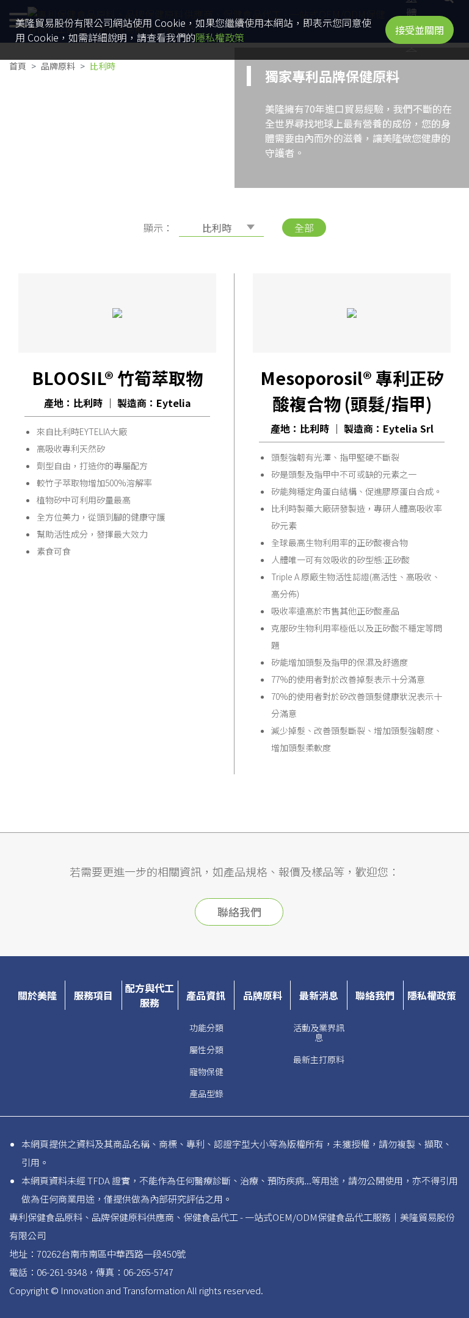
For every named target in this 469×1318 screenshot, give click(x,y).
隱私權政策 (219, 37)
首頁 (17, 66)
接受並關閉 (419, 30)
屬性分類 (206, 1049)
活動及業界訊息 (318, 1032)
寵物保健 (206, 1071)
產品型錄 (206, 1093)
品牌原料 (58, 66)
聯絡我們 (239, 912)
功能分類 (206, 1027)
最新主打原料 (318, 1059)
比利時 (102, 66)
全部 (304, 227)
